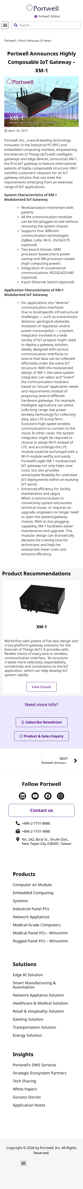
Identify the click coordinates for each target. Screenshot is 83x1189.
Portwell (10, 40)
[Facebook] (48, 796)
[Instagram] (60, 796)
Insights (23, 1054)
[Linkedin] (22, 796)
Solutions (24, 964)
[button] (5, 25)
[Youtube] (35, 796)
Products (24, 873)
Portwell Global (49, 16)
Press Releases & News (35, 40)
